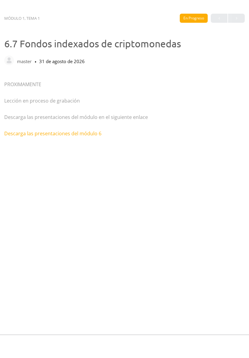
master (25, 61)
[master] (9, 61)
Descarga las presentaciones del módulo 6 (52, 133)
